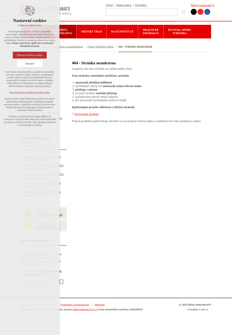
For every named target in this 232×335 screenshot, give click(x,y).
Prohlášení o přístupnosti (74, 304)
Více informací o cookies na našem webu (30, 92)
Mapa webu (124, 5)
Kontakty (141, 5)
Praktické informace (151, 31)
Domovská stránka (87, 114)
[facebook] (207, 12)
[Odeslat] (61, 281)
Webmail (100, 304)
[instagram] (194, 12)
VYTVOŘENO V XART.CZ (197, 309)
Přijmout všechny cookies (30, 55)
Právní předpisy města (100, 46)
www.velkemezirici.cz (85, 309)
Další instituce (122, 31)
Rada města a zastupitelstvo (67, 46)
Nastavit (29, 63)
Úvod (109, 5)
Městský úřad (91, 31)
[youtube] (200, 12)
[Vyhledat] (182, 12)
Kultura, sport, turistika (179, 31)
